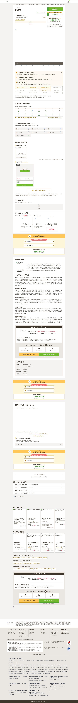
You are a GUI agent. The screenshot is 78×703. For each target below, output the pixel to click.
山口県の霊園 (34, 671)
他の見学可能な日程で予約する (55, 117)
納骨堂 (30, 635)
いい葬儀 (10, 678)
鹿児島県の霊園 (41, 673)
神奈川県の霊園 (29, 667)
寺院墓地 (45, 557)
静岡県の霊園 (17, 669)
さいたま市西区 (16, 568)
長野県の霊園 (65, 667)
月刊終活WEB (11, 694)
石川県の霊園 (47, 667)
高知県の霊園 (58, 671)
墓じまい (20, 636)
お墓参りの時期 (53, 635)
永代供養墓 (39, 557)
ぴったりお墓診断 (11, 633)
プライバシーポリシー (18, 639)
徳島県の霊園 (40, 671)
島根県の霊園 (17, 671)
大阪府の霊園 (46, 669)
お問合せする (24, 185)
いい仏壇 (10, 685)
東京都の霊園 (23, 667)
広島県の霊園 (28, 671)
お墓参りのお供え (54, 632)
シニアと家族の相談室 (21, 692)
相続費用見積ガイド (37, 678)
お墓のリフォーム (43, 633)
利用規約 (12, 639)
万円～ (19, 178)
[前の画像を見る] (16, 47)
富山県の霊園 (41, 667)
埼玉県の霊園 (11, 667)
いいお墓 (10, 660)
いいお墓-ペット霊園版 (35, 660)
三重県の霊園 (28, 669)
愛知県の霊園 (23, 669)
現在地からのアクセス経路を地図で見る (38, 433)
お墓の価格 (21, 632)
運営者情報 (9, 639)
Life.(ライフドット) (16, 660)
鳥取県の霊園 (11, 671)
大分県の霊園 (28, 673)
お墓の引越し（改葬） (23, 635)
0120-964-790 (55, 20)
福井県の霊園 (53, 667)
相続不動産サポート (33, 685)
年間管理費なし (16, 557)
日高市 (45, 568)
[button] (55, 9)
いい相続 (31, 678)
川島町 (53, 568)
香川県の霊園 (46, 671)
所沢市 (23, 568)
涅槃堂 (18, 164)
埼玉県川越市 (23, 96)
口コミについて (25, 639)
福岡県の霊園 (64, 671)
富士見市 (36, 568)
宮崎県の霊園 (34, 673)
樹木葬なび (42, 660)
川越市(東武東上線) (27, 563)
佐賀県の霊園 (11, 673)
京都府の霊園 (40, 669)
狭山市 (27, 568)
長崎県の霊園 (17, 673)
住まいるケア (56, 679)
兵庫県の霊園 (52, 669)
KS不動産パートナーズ (42, 687)
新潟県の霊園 (35, 667)
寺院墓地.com (53, 660)
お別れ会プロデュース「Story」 (56, 689)
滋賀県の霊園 (34, 669)
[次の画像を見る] (61, 47)
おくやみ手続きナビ (12, 692)
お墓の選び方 (21, 633)
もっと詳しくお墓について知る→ (57, 159)
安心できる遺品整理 (42, 685)
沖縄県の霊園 (47, 673)
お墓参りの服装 (53, 633)
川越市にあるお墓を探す (38, 435)
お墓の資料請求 (11, 632)
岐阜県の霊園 (11, 669)
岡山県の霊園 (23, 671)
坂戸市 (41, 568)
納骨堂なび (47, 660)
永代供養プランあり (26, 557)
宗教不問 (34, 557)
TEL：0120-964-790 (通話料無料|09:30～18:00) (25, 117)
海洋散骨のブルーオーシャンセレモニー (57, 686)
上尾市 (31, 568)
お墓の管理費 (42, 632)
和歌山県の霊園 (65, 669)
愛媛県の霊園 (52, 671)
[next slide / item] (61, 67)
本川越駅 (36, 96)
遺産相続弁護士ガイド (33, 680)
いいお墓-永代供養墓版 (25, 660)
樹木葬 (30, 633)
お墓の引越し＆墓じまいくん (14, 662)
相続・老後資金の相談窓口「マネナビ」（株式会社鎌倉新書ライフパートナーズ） (37, 693)
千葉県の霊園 (17, 667)
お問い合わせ (30, 639)
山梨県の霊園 (59, 667)
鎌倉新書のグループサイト (39, 654)
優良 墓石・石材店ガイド (61, 660)
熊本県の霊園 (23, 673)
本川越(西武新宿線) (17, 563)
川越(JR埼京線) (36, 563)
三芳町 (49, 568)
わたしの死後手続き (33, 687)
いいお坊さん (15, 678)
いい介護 (52, 679)
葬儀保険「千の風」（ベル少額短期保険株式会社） (39, 695)
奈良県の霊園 (58, 669)
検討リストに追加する (41, 12)
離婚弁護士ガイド (42, 680)
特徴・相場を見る (21, 157)
